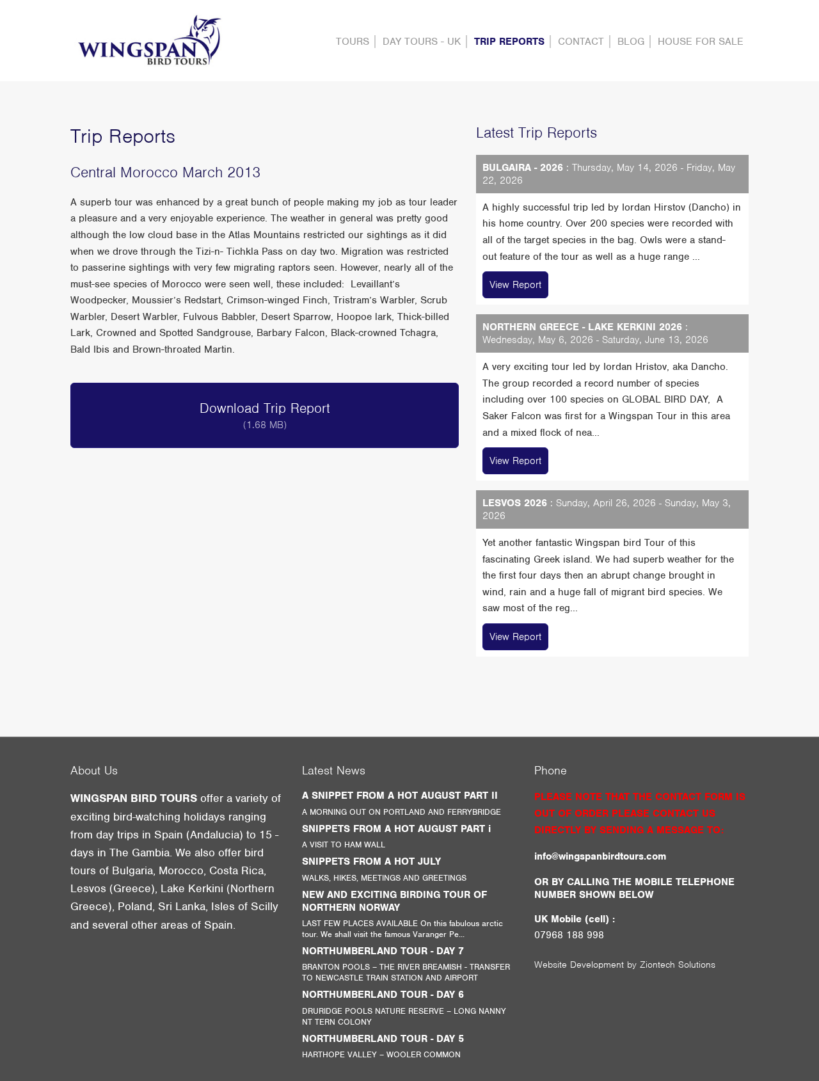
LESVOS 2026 (514, 503)
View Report (515, 284)
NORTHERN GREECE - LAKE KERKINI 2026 (582, 327)
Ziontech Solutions (677, 964)
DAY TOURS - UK (422, 41)
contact (581, 41)
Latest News (333, 770)
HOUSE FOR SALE (700, 41)
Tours (352, 41)
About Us (94, 770)
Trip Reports (509, 41)
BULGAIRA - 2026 (522, 167)
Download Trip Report (265, 415)
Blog (630, 41)
